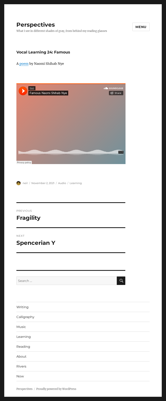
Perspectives (35, 24)
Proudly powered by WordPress (56, 389)
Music (21, 327)
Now (20, 376)
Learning (76, 183)
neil (25, 183)
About (21, 356)
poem (24, 64)
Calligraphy (25, 317)
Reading (23, 347)
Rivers (21, 366)
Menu (141, 27)
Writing (22, 307)
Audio (62, 183)
